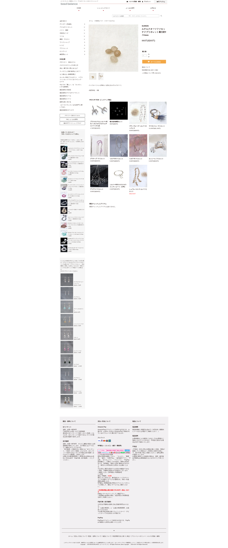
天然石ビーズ (99, 21)
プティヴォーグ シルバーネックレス (138, 127)
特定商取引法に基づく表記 (150, 70)
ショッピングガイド (103, 9)
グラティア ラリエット (97, 158)
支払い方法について (80, 536)
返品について (146, 67)
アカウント (147, 1)
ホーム (91, 21)
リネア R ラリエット (135, 158)
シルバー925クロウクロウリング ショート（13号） (118, 185)
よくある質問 (130, 9)
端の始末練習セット (116, 121)
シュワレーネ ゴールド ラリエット (138, 190)
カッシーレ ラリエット (156, 158)
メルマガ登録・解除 (135, 1)
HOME (79, 9)
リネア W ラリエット (116, 158)
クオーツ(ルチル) (110, 21)
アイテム (161, 1)
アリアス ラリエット (96, 189)
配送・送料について (94, 536)
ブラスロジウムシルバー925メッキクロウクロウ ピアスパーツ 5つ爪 (98, 124)
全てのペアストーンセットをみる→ (69, 271)
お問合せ (153, 9)
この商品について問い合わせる (151, 73)
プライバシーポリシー (138, 536)
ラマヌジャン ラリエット (157, 126)
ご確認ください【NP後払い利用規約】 (110, 472)
